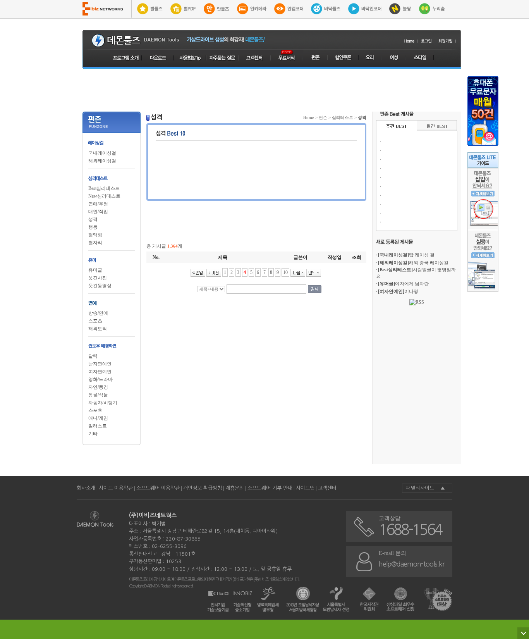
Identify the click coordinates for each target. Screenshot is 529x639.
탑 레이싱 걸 (406, 255)
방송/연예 (98, 313)
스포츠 (95, 321)
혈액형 (95, 235)
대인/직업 (98, 211)
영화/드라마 (100, 379)
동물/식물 (98, 395)
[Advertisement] (272, 90)
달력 (93, 356)
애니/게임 (98, 418)
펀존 (323, 117)
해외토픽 (97, 328)
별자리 (95, 242)
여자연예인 (100, 371)
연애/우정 (98, 204)
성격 (93, 219)
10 (285, 272)
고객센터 (327, 488)
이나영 (398, 291)
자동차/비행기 (102, 402)
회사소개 (86, 488)
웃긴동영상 (100, 285)
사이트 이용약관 (116, 488)
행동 (93, 227)
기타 (93, 433)
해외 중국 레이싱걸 (413, 262)
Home (308, 117)
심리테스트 (342, 117)
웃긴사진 (97, 278)
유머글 (95, 270)
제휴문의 (234, 488)
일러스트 (97, 426)
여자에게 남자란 (403, 283)
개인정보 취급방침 (202, 488)
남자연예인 (100, 364)
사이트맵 (305, 488)
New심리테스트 (104, 196)
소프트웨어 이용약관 (158, 488)
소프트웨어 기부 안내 (269, 488)
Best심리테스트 (104, 188)
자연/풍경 (98, 387)
